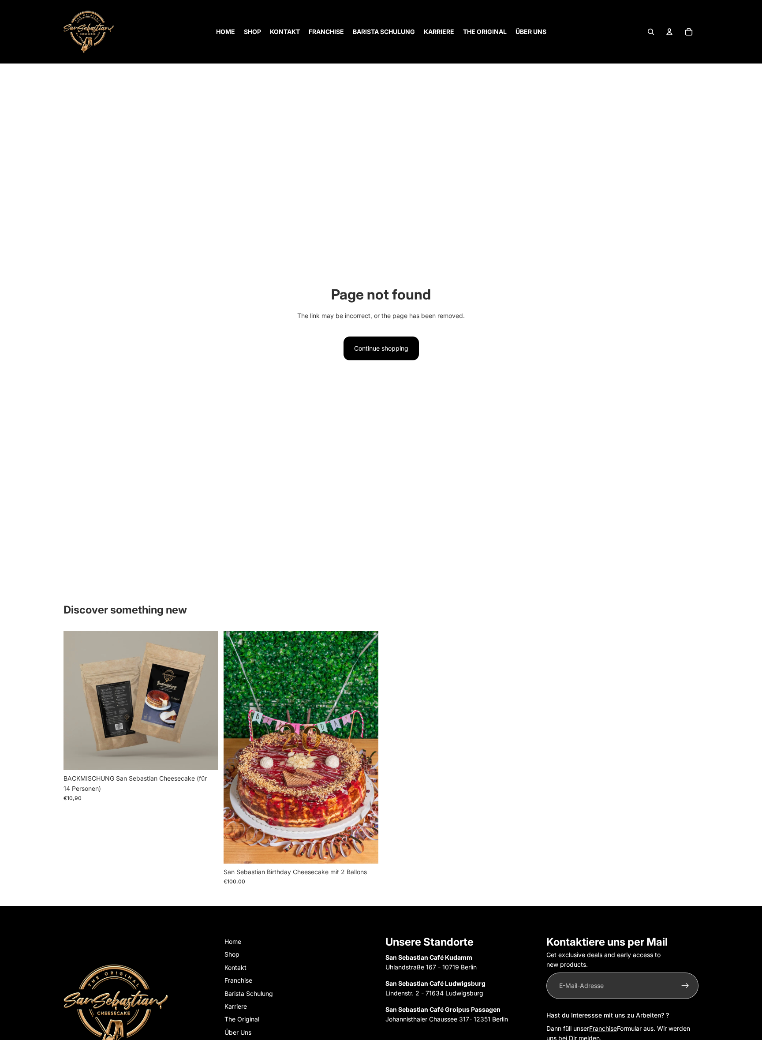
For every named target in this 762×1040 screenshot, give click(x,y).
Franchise (238, 980)
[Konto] (669, 31)
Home (232, 941)
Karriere (235, 1006)
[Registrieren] (685, 985)
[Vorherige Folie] (77, 701)
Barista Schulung (248, 993)
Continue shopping (381, 348)
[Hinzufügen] (205, 757)
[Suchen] (651, 31)
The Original (241, 1019)
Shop (231, 954)
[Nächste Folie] (205, 701)
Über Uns (237, 1032)
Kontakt (235, 967)
